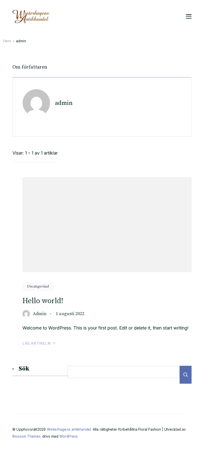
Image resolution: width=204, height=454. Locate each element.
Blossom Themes (26, 436)
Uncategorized (38, 286)
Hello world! (42, 301)
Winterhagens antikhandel (69, 429)
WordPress (68, 436)
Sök (24, 369)
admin (40, 314)
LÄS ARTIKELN (36, 343)
